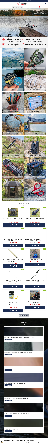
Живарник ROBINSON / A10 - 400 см (35, 259)
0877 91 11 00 (28, 0)
